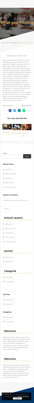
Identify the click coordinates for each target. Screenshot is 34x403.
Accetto (17, 398)
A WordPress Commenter (10, 200)
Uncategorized (9, 281)
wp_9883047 (28, 105)
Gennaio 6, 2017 (22, 56)
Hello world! (8, 169)
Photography (11, 56)
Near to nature (16, 133)
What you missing (10, 174)
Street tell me (6, 132)
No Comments (8, 105)
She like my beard (10, 187)
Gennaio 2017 (9, 261)
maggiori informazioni (23, 396)
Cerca (5, 153)
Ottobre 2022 (9, 257)
